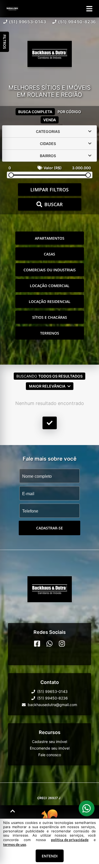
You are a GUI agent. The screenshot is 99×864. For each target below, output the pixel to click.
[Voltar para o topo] (13, 811)
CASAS (49, 254)
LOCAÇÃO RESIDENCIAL (49, 301)
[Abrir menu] (89, 8)
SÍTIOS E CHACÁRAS (49, 317)
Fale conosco (49, 754)
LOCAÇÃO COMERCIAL (49, 285)
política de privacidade (69, 839)
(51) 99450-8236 (77, 21)
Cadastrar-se (49, 527)
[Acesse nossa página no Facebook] (37, 643)
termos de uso (14, 844)
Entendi (50, 855)
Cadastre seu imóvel (49, 741)
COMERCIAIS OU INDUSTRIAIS (49, 269)
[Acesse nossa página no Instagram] (62, 643)
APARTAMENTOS (49, 238)
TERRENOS (49, 333)
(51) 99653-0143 (27, 21)
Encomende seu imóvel (49, 748)
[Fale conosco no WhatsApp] (49, 643)
